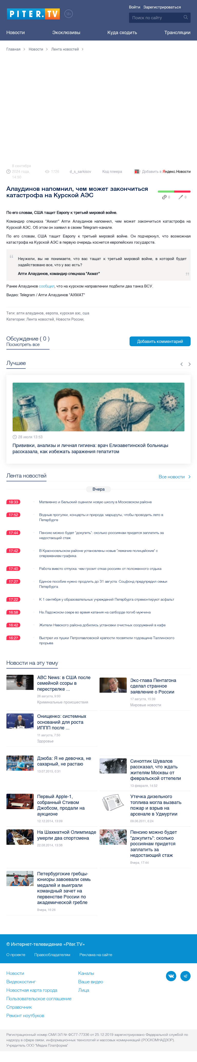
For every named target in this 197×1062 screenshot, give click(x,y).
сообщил (46, 286)
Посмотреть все (23, 344)
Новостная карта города (31, 990)
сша (86, 313)
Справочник (19, 1007)
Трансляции (177, 32)
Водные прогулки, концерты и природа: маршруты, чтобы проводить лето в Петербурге (101, 511)
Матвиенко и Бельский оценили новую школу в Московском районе (95, 495)
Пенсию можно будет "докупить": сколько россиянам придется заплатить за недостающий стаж (101, 529)
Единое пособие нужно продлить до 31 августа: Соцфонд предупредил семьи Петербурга (103, 578)
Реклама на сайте (96, 954)
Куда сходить (122, 32)
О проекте (15, 954)
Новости (15, 32)
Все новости (172, 470)
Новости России (69, 319)
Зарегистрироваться (162, 7)
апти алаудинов (30, 313)
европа (52, 313)
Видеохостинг (21, 982)
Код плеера (112, 172)
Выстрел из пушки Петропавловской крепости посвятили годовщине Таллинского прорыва (106, 634)
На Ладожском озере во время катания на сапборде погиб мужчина (95, 606)
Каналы (86, 973)
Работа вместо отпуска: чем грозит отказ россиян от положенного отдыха (100, 562)
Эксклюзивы (66, 32)
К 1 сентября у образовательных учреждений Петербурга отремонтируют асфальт (106, 593)
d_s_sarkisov (80, 172)
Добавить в (166, 172)
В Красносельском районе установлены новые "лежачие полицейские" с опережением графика (98, 547)
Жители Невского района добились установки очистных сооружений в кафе (102, 619)
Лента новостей (40, 319)
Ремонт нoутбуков (25, 1015)
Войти (134, 7)
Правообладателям (52, 954)
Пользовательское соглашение (38, 998)
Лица (83, 990)
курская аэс (70, 313)
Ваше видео (90, 982)
